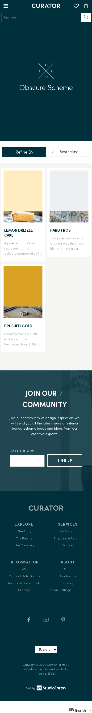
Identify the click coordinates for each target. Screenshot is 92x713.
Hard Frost (61, 230)
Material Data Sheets (24, 576)
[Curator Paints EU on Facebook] (29, 621)
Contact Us (68, 576)
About (67, 569)
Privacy (68, 583)
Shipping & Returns (68, 538)
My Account (67, 531)
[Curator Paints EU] (46, 6)
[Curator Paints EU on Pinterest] (63, 621)
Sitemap (24, 590)
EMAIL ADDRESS (22, 451)
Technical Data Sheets (24, 583)
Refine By (24, 152)
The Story (24, 531)
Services (68, 545)
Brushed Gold (18, 326)
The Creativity (24, 545)
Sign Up (64, 460)
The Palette (24, 538)
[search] (41, 17)
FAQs (24, 569)
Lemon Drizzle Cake (18, 233)
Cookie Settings (59, 590)
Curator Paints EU (58, 664)
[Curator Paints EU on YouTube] (46, 621)
